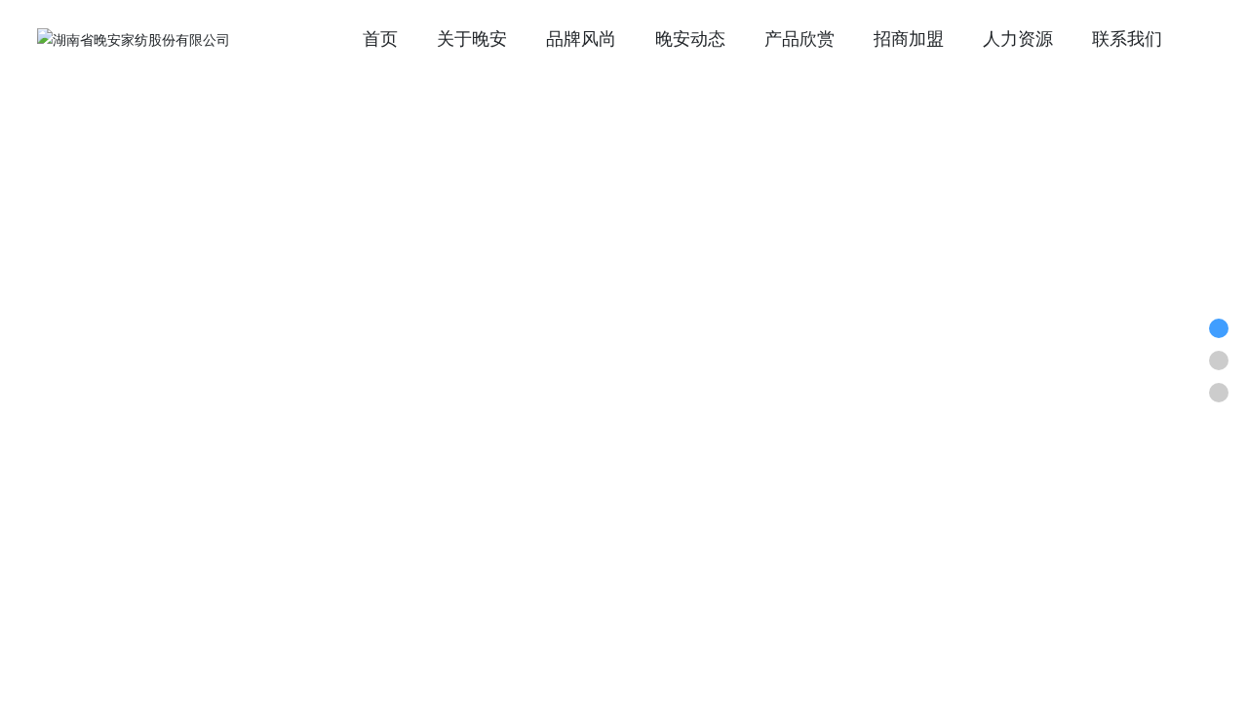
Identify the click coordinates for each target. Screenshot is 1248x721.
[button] (1199, 599)
